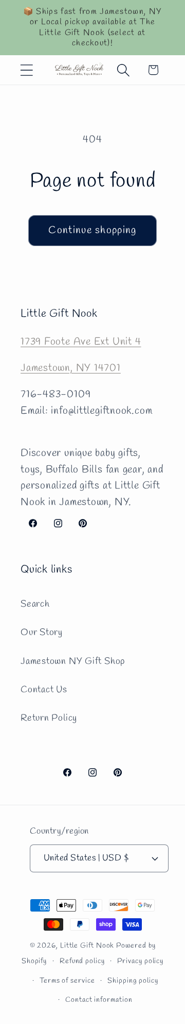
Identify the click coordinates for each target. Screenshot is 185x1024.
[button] (26, 70)
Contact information (98, 1000)
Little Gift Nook (87, 946)
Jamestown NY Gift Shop (73, 661)
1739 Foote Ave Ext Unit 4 (81, 342)
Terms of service (67, 981)
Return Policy (49, 718)
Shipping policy (132, 981)
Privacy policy (140, 961)
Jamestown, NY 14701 (71, 368)
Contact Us (44, 690)
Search (35, 604)
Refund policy (82, 961)
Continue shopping (92, 230)
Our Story (42, 632)
